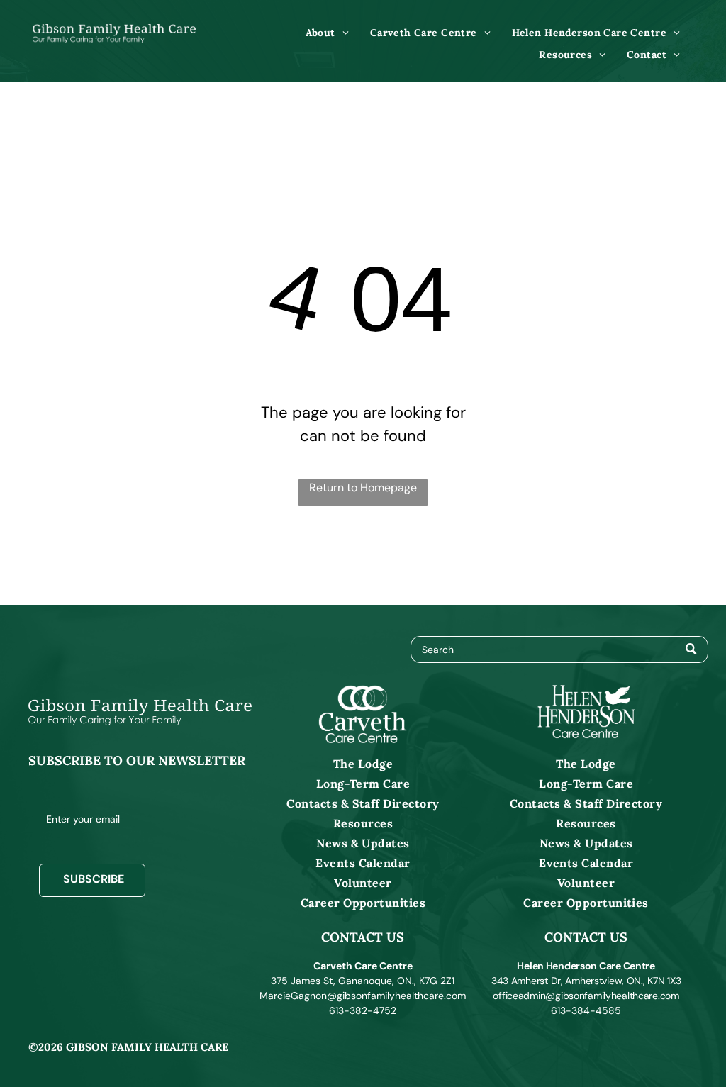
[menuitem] (327, 33)
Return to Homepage (363, 487)
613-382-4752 (362, 1010)
